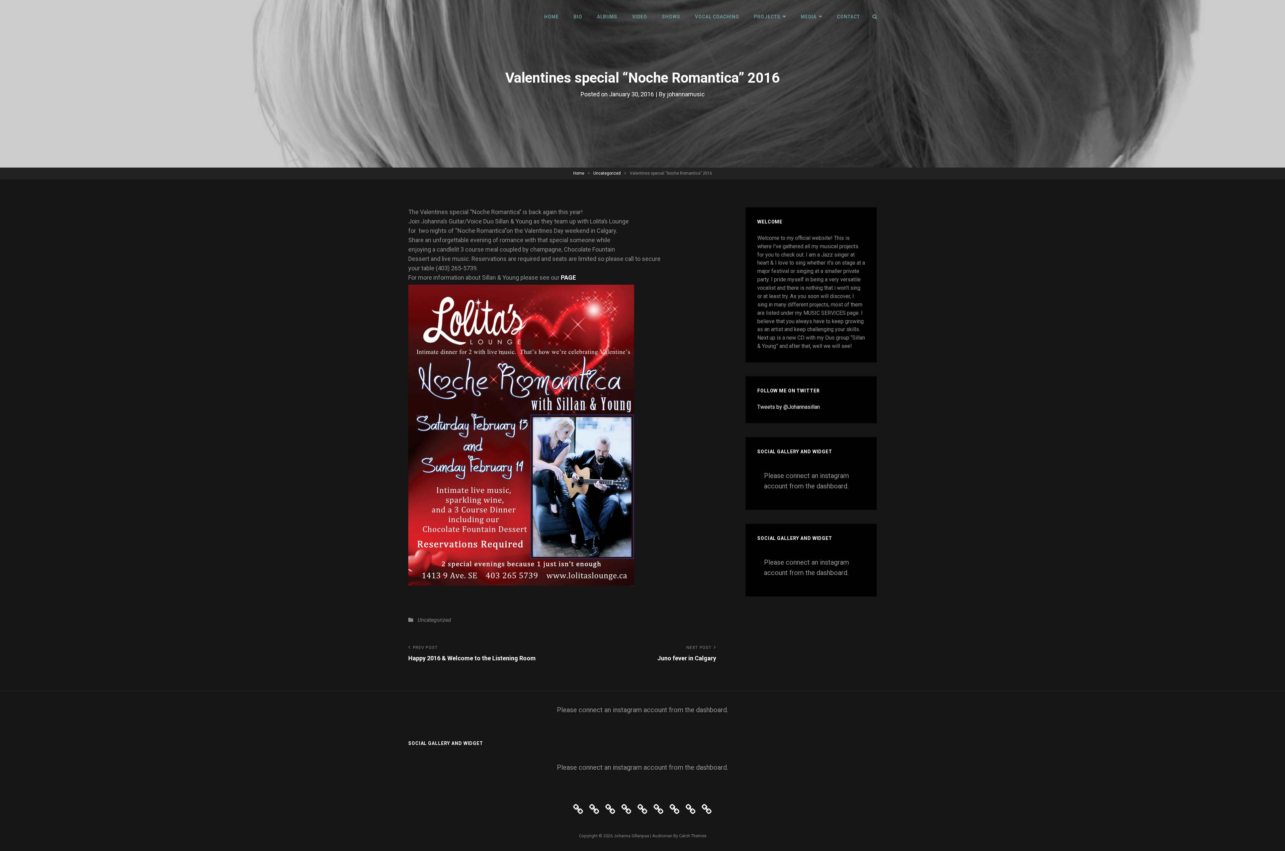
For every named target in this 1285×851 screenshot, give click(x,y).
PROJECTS (767, 16)
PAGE (568, 277)
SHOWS (671, 16)
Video (639, 16)
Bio (578, 16)
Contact (848, 16)
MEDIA (809, 16)
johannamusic (686, 94)
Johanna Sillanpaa (631, 835)
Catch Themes (692, 835)
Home (551, 16)
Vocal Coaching (717, 16)
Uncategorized (607, 173)
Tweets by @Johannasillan (788, 407)
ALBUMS (607, 16)
